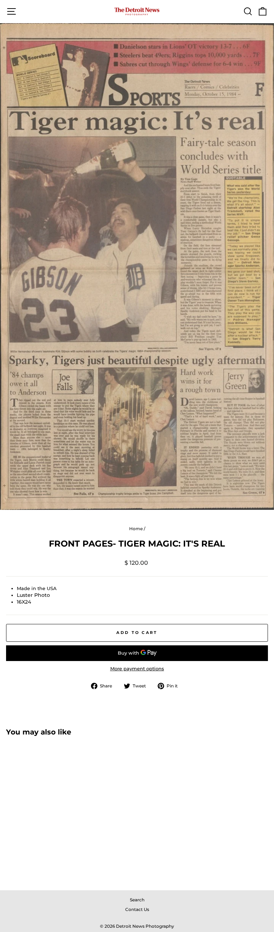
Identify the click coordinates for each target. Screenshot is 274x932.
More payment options (137, 668)
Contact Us (137, 909)
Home (136, 528)
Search (137, 899)
